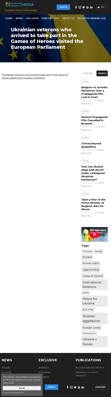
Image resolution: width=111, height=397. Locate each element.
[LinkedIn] (91, 7)
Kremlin (86, 293)
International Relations (92, 285)
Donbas (87, 257)
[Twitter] (83, 7)
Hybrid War (91, 269)
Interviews (45, 372)
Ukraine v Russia (90, 341)
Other (85, 82)
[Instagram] (80, 7)
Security (6, 372)
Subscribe (100, 387)
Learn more (8, 382)
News (19, 18)
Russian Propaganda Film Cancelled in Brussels (94, 120)
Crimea (98, 251)
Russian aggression (91, 318)
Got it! (22, 388)
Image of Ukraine (93, 275)
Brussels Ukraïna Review (90, 367)
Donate (63, 7)
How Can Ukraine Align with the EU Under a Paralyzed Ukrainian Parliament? (93, 173)
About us (68, 18)
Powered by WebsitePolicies (13, 393)
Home (8, 18)
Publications (50, 18)
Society (6, 367)
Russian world (91, 327)
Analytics (44, 367)
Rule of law (88, 309)
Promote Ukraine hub (92, 18)
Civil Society (87, 251)
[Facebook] (76, 7)
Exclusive (32, 18)
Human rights (91, 263)
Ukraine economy (89, 333)
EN (102, 7)
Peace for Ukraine (90, 301)
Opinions (44, 377)
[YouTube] (87, 7)
